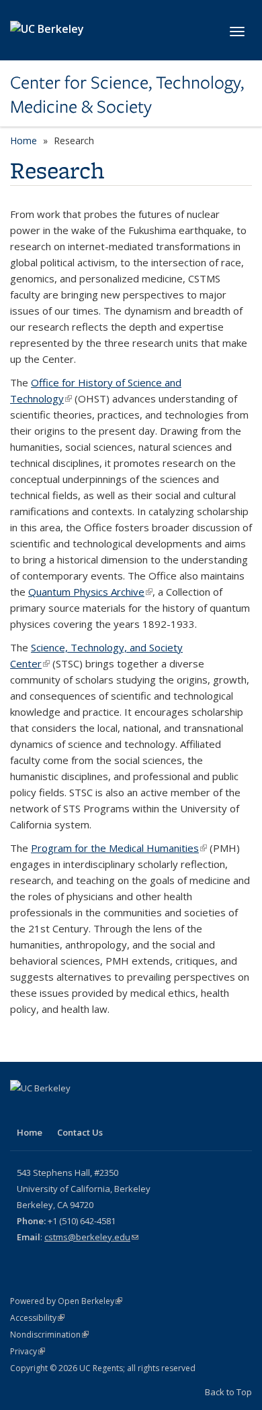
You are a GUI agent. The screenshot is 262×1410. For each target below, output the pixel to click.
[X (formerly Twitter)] (22, 1110)
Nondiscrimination (49, 1334)
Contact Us (80, 1132)
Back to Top (228, 1392)
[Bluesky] (74, 1110)
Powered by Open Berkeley (66, 1301)
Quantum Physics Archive (90, 591)
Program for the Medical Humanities (119, 848)
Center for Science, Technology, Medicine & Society (127, 94)
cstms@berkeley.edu (91, 1237)
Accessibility (37, 1317)
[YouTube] (48, 1110)
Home (23, 140)
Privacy (27, 1351)
